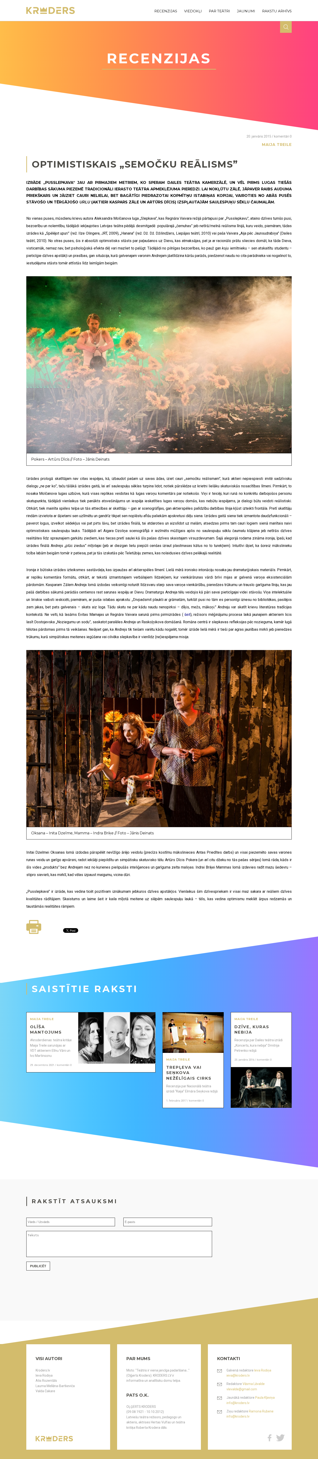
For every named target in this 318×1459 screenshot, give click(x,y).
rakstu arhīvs (277, 11)
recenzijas (165, 11)
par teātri (219, 11)
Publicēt (38, 1266)
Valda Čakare (45, 1391)
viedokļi (193, 11)
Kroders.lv (43, 1370)
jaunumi (246, 11)
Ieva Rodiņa (44, 1375)
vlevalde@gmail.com (242, 1389)
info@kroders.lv (238, 1403)
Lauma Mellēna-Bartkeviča (55, 1386)
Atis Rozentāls (46, 1380)
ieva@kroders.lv (238, 1375)
